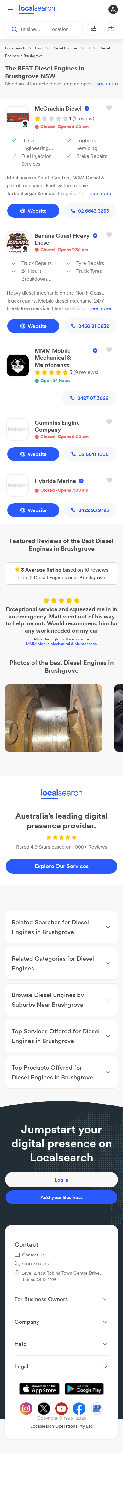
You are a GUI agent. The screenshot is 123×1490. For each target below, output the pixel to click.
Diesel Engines (65, 48)
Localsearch (15, 48)
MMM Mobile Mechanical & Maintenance (61, 643)
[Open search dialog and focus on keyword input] (11, 29)
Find (39, 48)
